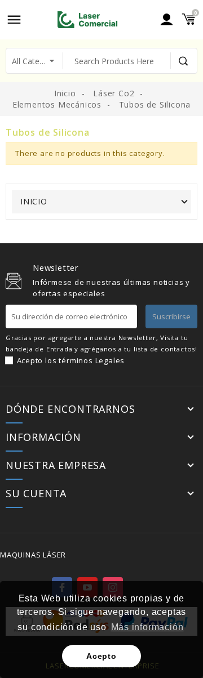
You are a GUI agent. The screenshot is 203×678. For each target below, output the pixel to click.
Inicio (33, 201)
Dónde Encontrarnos (70, 409)
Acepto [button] (101, 656)
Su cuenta (36, 494)
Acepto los (71, 360)
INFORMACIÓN (43, 437)
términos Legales (92, 360)
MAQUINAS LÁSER (33, 555)
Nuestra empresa (56, 466)
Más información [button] (147, 627)
